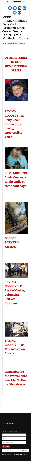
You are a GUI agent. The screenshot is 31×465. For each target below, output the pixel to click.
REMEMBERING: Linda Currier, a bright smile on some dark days (16, 179)
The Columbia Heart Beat (16, 454)
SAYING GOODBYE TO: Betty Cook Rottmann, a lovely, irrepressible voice (14, 124)
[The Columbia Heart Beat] (16, 2)
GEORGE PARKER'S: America (12, 242)
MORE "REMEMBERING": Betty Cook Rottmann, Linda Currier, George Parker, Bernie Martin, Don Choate (15, 27)
